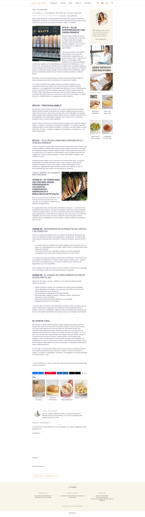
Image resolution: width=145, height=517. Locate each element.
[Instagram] (107, 3)
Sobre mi (78, 3)
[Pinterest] (98, 3)
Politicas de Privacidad (43, 495)
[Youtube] (102, 3)
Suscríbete (87, 3)
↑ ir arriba (72, 487)
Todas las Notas (102, 497)
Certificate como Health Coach (102, 498)
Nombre (35, 457)
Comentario (36, 433)
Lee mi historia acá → (101, 39)
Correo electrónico (38, 466)
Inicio (34, 9)
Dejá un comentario (72, 15)
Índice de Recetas (102, 495)
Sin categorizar (42, 9)
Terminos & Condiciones (43, 497)
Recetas (63, 3)
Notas (70, 3)
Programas (53, 3)
